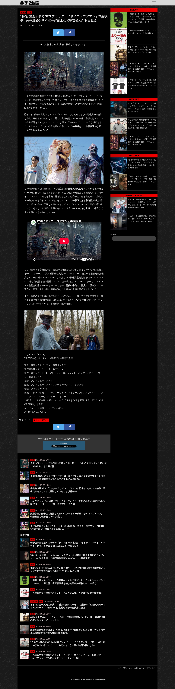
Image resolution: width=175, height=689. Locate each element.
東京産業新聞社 (86, 679)
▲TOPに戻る (150, 668)
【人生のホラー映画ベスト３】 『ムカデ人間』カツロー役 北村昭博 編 (65, 593)
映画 (29, 12)
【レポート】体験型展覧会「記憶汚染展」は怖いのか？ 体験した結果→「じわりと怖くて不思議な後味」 (142, 218)
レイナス (39, 25)
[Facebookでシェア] (69, 32)
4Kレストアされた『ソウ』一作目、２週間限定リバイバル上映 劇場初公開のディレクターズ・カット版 (142, 49)
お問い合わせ (139, 668)
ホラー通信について (125, 668)
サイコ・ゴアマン (41, 420)
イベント (34, 601)
